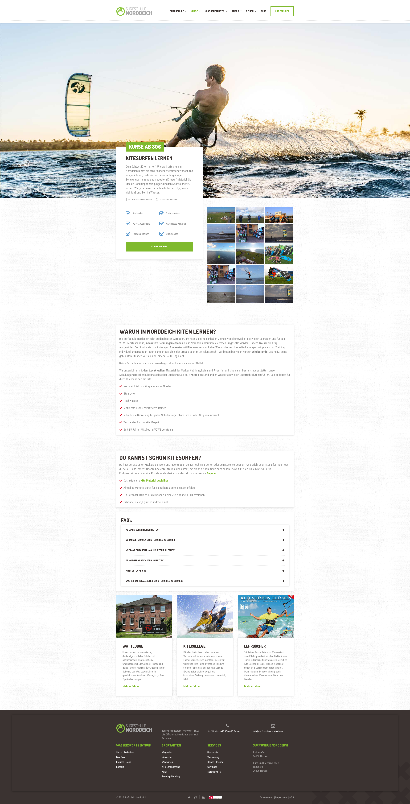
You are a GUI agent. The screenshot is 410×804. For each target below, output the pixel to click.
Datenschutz (266, 797)
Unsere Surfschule (125, 752)
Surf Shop (212, 766)
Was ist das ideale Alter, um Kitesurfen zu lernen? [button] (154, 581)
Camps (235, 11)
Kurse (194, 11)
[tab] (205, 530)
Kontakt (120, 766)
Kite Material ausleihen (154, 480)
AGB (291, 797)
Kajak (164, 771)
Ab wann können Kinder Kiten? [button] (143, 529)
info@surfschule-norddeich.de (268, 731)
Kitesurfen (167, 757)
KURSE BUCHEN (159, 246)
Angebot (212, 473)
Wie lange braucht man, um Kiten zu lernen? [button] (151, 550)
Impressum (281, 797)
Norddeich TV (214, 771)
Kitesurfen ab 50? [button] (136, 570)
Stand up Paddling (171, 776)
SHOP (263, 11)
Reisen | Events (215, 762)
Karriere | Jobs (123, 762)
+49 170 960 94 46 (230, 731)
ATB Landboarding (171, 766)
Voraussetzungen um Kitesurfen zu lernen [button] (150, 540)
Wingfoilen (167, 752)
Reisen (250, 11)
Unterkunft (282, 11)
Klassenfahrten (214, 11)
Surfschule (177, 11)
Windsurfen (167, 762)
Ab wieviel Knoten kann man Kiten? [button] (145, 560)
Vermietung (213, 757)
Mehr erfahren (131, 686)
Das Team (121, 757)
